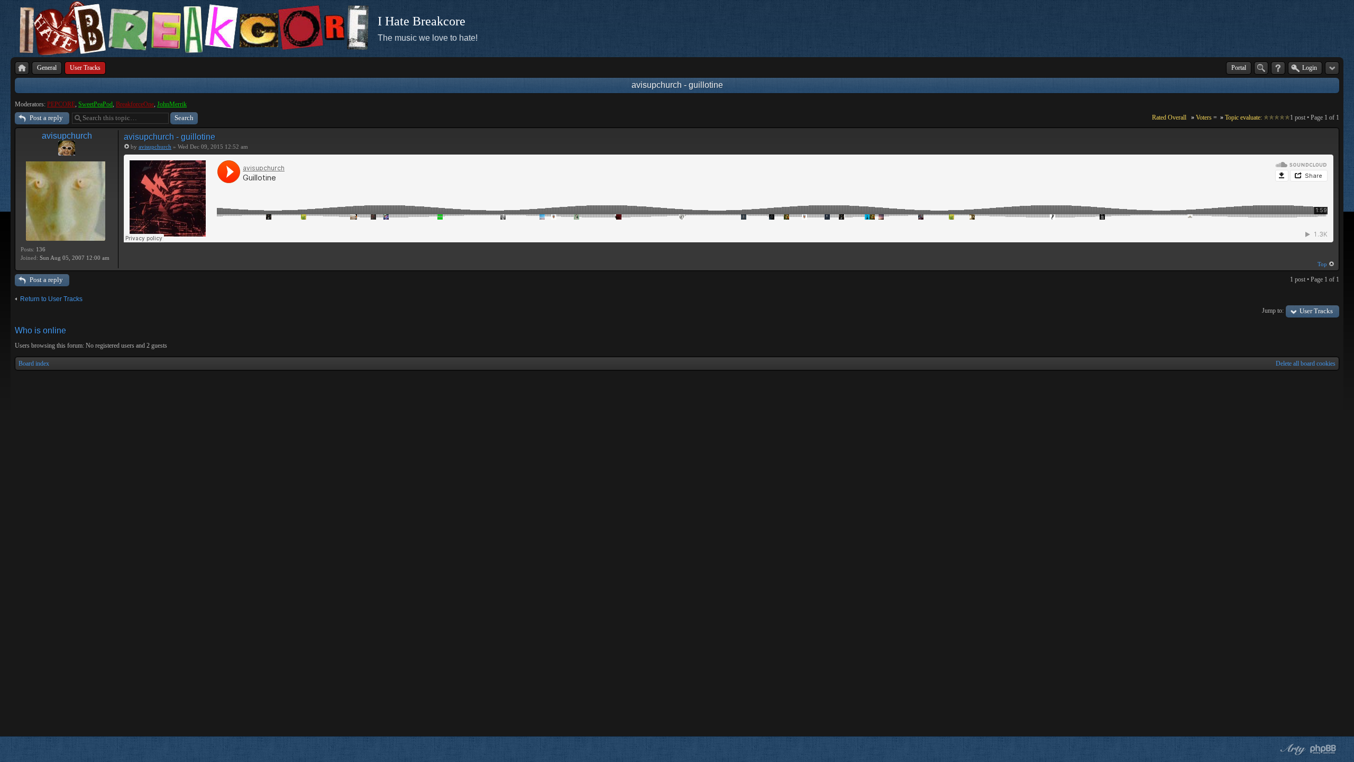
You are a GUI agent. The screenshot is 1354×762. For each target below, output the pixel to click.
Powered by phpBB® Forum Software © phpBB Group (1323, 749)
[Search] (1261, 68)
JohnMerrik (172, 104)
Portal (1238, 67)
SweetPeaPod (95, 104)
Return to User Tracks (51, 299)
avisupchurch (67, 135)
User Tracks (1316, 311)
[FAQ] (1278, 68)
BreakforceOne (135, 104)
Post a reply (46, 118)
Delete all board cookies (1305, 363)
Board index (34, 363)
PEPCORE (61, 104)
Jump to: (1273, 310)
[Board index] (22, 68)
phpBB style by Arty (1291, 749)
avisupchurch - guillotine (677, 84)
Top (1322, 264)
